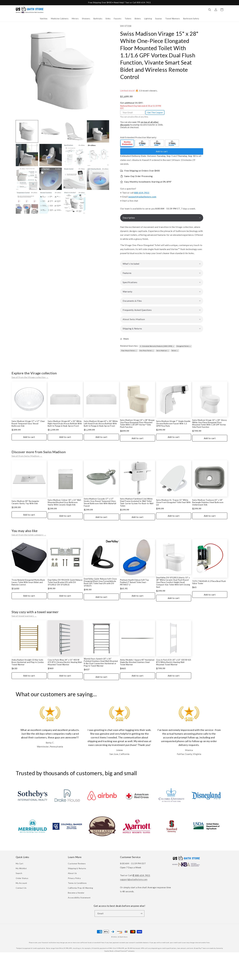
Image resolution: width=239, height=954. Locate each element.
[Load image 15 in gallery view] (74, 202)
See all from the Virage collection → (30, 377)
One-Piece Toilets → (147, 350)
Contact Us (21, 888)
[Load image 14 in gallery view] (50, 202)
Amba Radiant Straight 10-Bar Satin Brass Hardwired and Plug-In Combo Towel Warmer (28, 662)
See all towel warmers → (24, 616)
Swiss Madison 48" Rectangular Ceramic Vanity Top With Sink (25, 502)
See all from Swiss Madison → (27, 456)
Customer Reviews (77, 863)
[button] (43, 18)
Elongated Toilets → (184, 346)
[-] (127, 143)
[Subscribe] (141, 913)
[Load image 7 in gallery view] (74, 155)
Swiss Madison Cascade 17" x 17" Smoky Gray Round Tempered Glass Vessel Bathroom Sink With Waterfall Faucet (100, 502)
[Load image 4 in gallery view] (98, 131)
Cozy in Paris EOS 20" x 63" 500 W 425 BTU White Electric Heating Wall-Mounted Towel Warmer (173, 662)
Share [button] (126, 339)
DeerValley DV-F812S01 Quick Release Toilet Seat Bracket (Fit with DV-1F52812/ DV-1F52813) (65, 582)
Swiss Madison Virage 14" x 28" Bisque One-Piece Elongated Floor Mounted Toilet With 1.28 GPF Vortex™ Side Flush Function (137, 423)
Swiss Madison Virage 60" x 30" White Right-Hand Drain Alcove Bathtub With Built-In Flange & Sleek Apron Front (65, 423)
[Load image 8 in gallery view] (98, 155)
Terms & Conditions (77, 883)
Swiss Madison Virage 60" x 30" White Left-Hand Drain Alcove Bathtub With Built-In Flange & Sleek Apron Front (101, 423)
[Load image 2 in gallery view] (50, 131)
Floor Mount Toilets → (129, 350)
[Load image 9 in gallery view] (27, 179)
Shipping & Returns (77, 868)
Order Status (22, 878)
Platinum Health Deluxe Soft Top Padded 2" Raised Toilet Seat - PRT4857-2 (134, 582)
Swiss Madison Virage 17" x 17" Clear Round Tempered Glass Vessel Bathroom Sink (28, 423)
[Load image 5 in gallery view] (27, 155)
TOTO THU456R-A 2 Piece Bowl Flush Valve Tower (209, 582)
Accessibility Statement (79, 897)
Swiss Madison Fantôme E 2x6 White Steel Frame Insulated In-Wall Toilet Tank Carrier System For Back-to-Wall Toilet (137, 502)
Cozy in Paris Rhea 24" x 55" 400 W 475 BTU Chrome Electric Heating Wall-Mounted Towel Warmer (65, 662)
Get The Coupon (155, 112)
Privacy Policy (74, 878)
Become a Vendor (76, 893)
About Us (72, 873)
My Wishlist (21, 868)
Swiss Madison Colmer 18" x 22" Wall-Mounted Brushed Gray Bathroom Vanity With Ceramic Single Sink (65, 502)
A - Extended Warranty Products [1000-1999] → (157, 346)
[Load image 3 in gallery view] (74, 131)
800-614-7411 (141, 192)
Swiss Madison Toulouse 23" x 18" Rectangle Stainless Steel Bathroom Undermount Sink (207, 502)
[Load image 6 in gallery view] (50, 155)
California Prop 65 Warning (80, 888)
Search (19, 873)
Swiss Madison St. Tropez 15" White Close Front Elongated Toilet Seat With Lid (173, 502)
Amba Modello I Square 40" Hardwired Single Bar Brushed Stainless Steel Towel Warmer (137, 662)
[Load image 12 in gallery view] (98, 179)
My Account (21, 883)
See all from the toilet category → (29, 534)
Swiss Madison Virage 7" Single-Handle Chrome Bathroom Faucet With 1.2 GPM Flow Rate (173, 423)
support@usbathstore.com (142, 196)
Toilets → (175, 350)
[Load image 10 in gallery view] (50, 179)
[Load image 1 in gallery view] (27, 131)
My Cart (19, 863)
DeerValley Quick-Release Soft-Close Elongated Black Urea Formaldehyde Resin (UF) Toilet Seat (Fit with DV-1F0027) (100, 582)
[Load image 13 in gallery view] (27, 202)
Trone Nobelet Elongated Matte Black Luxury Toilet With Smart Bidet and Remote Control (28, 582)
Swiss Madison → (163, 350)
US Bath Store (123, 937)
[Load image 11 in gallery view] (74, 179)
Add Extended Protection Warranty (138, 137)
